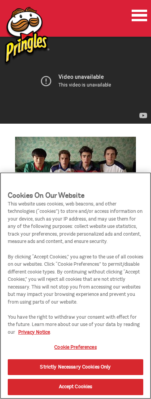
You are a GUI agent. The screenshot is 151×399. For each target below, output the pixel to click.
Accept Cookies (76, 387)
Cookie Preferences (75, 347)
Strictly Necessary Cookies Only (75, 367)
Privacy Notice (34, 332)
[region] (75, 285)
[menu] (139, 15)
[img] (26, 37)
